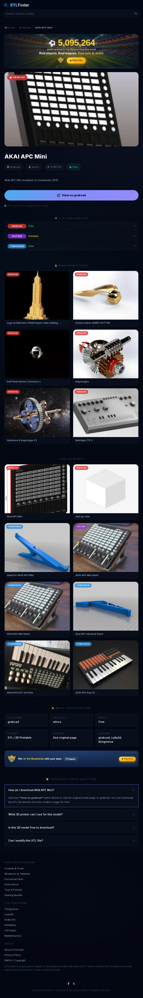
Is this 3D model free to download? (31, 827)
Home (11, 27)
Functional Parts (13, 879)
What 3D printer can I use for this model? (35, 814)
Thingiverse (11, 909)
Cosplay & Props (14, 868)
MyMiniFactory (12, 935)
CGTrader (10, 930)
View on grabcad (74, 195)
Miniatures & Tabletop (17, 873)
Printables (10, 924)
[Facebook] (68, 983)
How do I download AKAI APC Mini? (31, 790)
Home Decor (11, 884)
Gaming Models (13, 895)
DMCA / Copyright (15, 960)
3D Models (25, 27)
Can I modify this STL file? (25, 840)
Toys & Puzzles (13, 889)
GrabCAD (9, 919)
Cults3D (9, 914)
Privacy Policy (12, 954)
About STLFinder (14, 949)
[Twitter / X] (73, 983)
